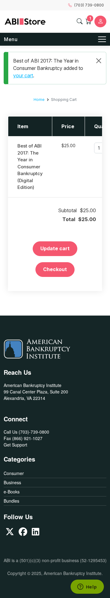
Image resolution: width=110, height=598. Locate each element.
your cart (23, 75)
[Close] (98, 60)
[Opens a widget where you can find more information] (87, 587)
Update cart (55, 248)
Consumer (14, 473)
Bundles (11, 501)
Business (12, 482)
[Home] (25, 21)
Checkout (55, 269)
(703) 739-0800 (89, 5)
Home (39, 99)
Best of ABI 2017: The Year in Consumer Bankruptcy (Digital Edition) (30, 166)
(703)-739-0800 (34, 432)
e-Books (12, 492)
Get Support (15, 445)
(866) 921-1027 (27, 438)
